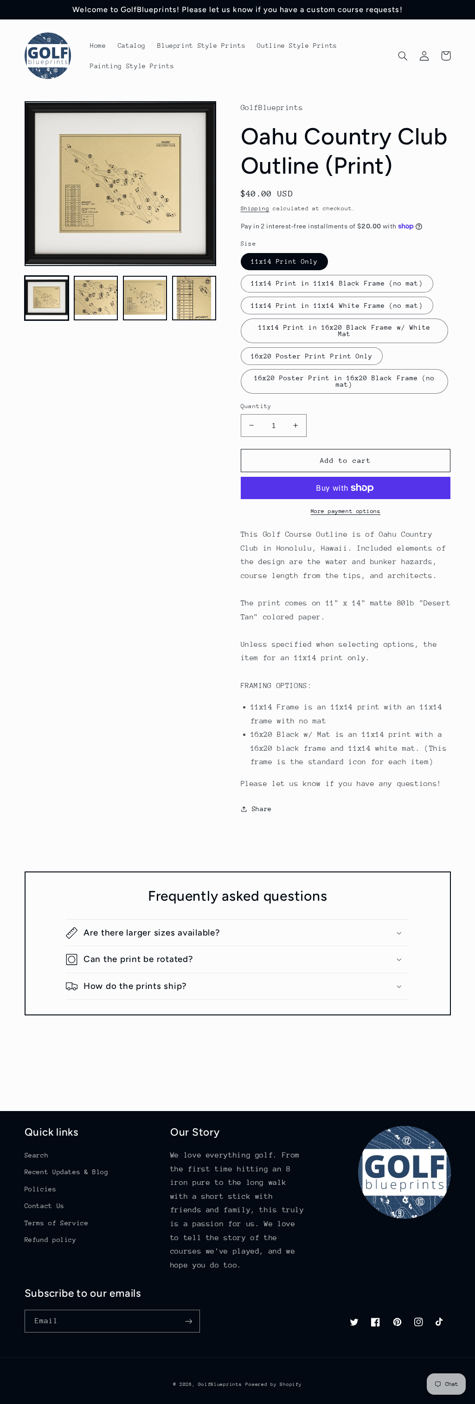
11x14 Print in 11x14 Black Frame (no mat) (337, 283)
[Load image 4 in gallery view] (194, 298)
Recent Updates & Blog (67, 1172)
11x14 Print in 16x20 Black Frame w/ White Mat (344, 331)
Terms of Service (57, 1223)
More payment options (346, 511)
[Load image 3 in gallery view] (145, 298)
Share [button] (262, 808)
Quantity (256, 406)
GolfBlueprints (220, 1384)
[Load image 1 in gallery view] (47, 298)
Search (37, 1155)
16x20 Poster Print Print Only (311, 356)
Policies (41, 1189)
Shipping (255, 208)
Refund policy (51, 1239)
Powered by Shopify (273, 1384)
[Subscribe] (188, 1321)
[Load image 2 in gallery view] (96, 298)
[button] (403, 55)
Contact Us (44, 1205)
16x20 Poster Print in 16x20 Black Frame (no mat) (344, 381)
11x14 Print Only (284, 261)
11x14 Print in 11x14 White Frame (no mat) (337, 305)
